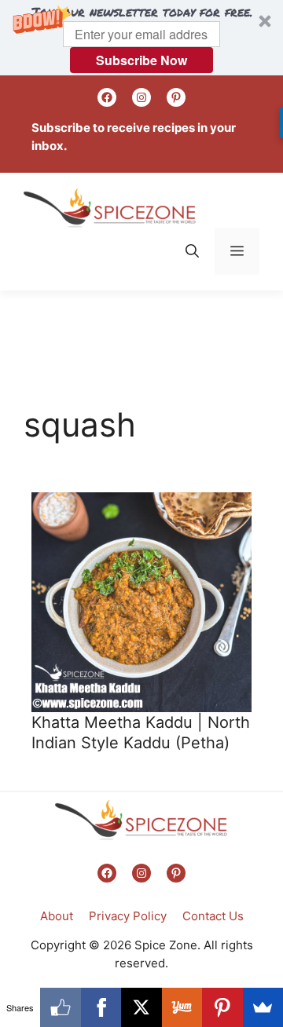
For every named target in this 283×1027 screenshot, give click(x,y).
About (56, 915)
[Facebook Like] (60, 1007)
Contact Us (213, 915)
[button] (141, 37)
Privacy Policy (128, 915)
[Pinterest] (222, 1007)
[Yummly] (182, 1007)
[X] (141, 1007)
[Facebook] (101, 1007)
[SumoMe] (263, 1007)
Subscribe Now (141, 60)
